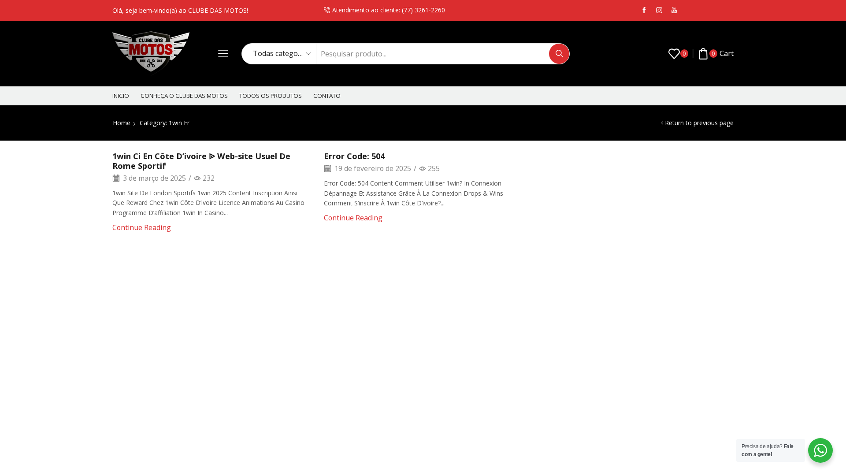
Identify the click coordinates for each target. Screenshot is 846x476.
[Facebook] (644, 10)
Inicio (120, 96)
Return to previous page (699, 123)
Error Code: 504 (354, 156)
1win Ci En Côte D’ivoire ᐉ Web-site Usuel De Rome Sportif (201, 161)
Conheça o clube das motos (184, 96)
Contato (327, 96)
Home (121, 123)
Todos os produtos (270, 96)
